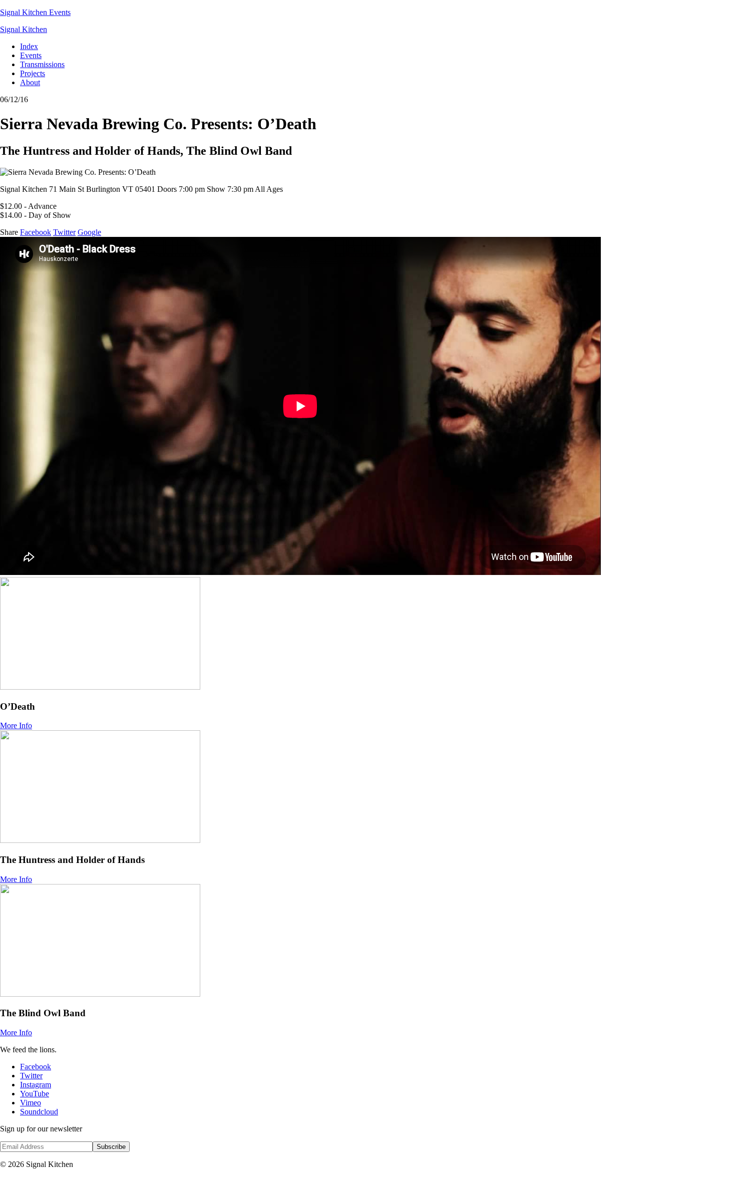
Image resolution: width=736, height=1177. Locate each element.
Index (29, 46)
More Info (16, 725)
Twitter (64, 232)
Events (31, 55)
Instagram (35, 1084)
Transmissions (42, 64)
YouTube (34, 1093)
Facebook (35, 232)
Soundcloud (39, 1111)
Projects (32, 73)
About (30, 82)
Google (89, 232)
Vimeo (30, 1102)
